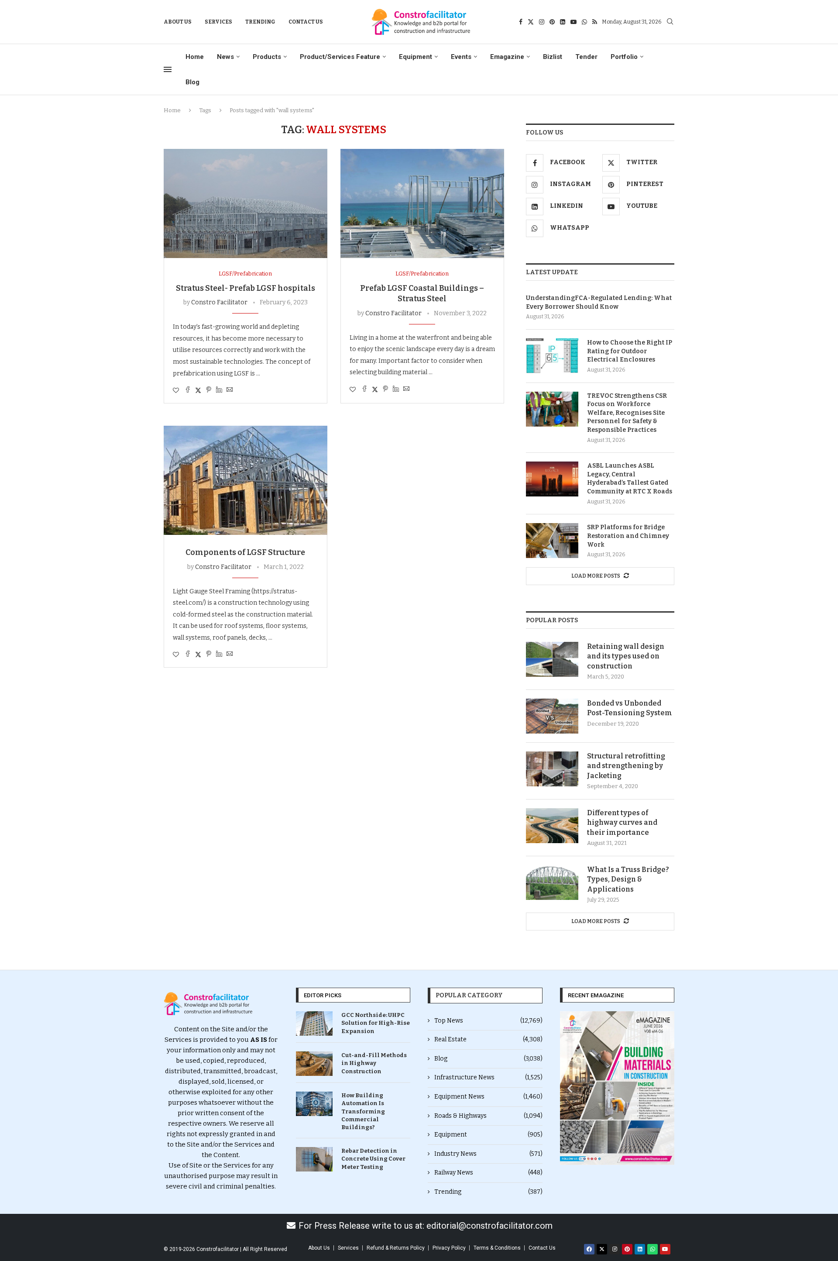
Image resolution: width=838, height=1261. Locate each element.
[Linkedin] (563, 21)
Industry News (488, 1154)
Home (194, 57)
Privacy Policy (449, 1248)
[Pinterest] (552, 21)
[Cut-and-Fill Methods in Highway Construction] (314, 1063)
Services (218, 22)
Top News (488, 1020)
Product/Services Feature (340, 57)
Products (267, 57)
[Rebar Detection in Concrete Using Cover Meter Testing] (314, 1159)
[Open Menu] (168, 69)
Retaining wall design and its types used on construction (625, 656)
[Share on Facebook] (188, 390)
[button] (569, 1088)
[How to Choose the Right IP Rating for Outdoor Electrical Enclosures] (552, 355)
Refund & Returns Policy (396, 1248)
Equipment (415, 57)
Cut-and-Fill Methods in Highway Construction (374, 1063)
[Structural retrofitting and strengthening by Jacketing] (552, 768)
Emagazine (507, 57)
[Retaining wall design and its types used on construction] (552, 659)
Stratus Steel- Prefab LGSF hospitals (245, 288)
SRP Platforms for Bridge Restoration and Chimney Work (628, 536)
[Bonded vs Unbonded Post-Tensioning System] (552, 716)
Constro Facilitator (219, 302)
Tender (586, 57)
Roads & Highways (488, 1116)
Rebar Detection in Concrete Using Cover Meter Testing (373, 1158)
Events (461, 57)
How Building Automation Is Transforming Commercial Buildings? (363, 1111)
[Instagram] (542, 21)
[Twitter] (530, 21)
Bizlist (552, 57)
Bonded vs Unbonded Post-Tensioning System (629, 708)
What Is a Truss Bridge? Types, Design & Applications (628, 879)
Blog (192, 82)
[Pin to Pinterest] (209, 390)
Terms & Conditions (497, 1248)
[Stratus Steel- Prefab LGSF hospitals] (245, 203)
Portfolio (624, 57)
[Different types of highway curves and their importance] (552, 825)
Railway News (488, 1172)
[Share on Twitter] (198, 390)
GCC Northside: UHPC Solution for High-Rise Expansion (375, 1023)
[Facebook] (521, 21)
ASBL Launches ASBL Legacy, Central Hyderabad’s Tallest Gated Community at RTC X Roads (629, 478)
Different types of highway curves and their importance (622, 823)
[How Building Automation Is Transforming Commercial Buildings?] (314, 1104)
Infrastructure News (488, 1077)
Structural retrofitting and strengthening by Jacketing (626, 766)
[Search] (670, 22)
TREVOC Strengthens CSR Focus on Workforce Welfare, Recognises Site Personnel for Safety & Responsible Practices (627, 413)
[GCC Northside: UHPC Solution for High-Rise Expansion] (314, 1023)
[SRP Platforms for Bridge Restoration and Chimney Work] (552, 540)
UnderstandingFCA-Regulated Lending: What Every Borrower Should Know (599, 302)
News (225, 57)
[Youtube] (573, 21)
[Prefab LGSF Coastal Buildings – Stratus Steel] (422, 203)
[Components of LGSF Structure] (245, 480)
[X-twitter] (602, 1249)
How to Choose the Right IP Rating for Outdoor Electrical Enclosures (629, 351)
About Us (178, 22)
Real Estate (488, 1039)
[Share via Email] (230, 390)
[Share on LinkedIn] (219, 390)
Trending (260, 22)
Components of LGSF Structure (245, 552)
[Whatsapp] (584, 21)
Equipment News (488, 1096)
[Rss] (595, 21)
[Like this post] (176, 390)
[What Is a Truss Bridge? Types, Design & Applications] (552, 882)
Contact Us (305, 22)
